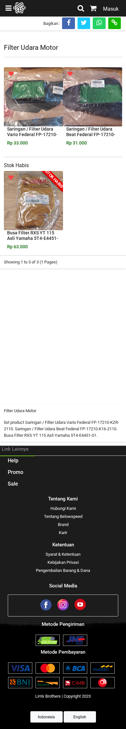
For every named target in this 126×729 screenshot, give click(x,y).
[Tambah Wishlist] (11, 74)
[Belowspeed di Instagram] (63, 609)
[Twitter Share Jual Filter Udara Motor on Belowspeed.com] (83, 23)
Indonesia (46, 717)
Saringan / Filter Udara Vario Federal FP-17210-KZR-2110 (32, 134)
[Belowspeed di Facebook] (46, 609)
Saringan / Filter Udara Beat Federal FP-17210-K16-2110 (90, 134)
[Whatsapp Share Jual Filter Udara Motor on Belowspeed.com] (99, 23)
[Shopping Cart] (93, 9)
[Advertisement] (63, 335)
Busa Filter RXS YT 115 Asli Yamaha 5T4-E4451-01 (32, 238)
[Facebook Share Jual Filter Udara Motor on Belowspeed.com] (68, 23)
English (79, 717)
